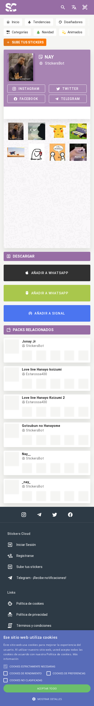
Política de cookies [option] (30, 603)
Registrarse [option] (25, 556)
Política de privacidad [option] (31, 614)
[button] (73, 7)
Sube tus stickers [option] (29, 567)
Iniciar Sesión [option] (26, 545)
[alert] (47, 668)
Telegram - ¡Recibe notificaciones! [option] (41, 578)
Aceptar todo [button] (47, 688)
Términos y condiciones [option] (33, 625)
